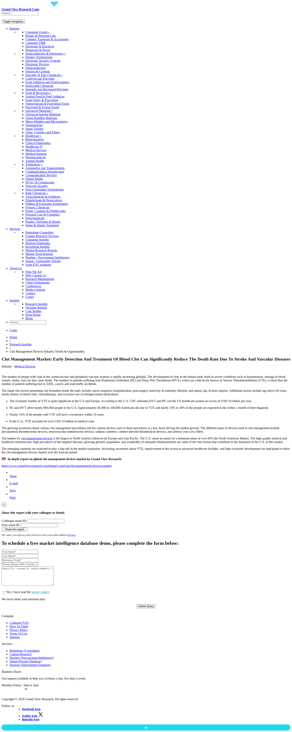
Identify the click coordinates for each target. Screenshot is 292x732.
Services (15, 229)
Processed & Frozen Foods (42, 107)
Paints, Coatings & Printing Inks (45, 211)
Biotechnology (34, 139)
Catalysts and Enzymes (39, 78)
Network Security (36, 186)
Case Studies (33, 311)
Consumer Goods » (37, 32)
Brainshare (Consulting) (25, 650)
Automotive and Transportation (45, 168)
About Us (16, 268)
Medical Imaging (36, 153)
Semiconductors (35, 68)
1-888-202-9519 (38, 688)
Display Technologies (39, 57)
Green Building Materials (41, 118)
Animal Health (34, 161)
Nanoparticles (34, 125)
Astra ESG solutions (38, 264)
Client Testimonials (37, 282)
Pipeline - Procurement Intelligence (47, 257)
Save (13, 490)
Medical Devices (35, 150)
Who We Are (33, 271)
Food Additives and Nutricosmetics (47, 82)
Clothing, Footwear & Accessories (47, 39)
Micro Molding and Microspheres (46, 121)
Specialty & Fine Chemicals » (44, 75)
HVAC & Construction (39, 182)
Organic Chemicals (37, 207)
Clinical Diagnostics (38, 143)
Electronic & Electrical (39, 46)
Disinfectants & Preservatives (43, 200)
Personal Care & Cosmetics (42, 214)
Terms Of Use (18, 633)
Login (13, 330)
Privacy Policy (19, 630)
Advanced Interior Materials (43, 114)
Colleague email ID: (14, 521)
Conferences (33, 286)
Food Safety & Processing (41, 100)
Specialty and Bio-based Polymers (46, 89)
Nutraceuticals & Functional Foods (47, 103)
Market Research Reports (41, 250)
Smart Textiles (34, 128)
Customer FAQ (19, 622)
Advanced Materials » (39, 110)
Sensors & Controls (37, 71)
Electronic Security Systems (42, 60)
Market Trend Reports (39, 254)
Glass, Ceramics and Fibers (42, 132)
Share (13, 476)
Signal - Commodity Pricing (43, 261)
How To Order (19, 626)
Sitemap (15, 637)
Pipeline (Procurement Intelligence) (32, 657)
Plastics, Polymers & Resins (42, 221)
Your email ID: (11, 525)
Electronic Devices (37, 64)
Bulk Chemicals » (36, 193)
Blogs (29, 318)
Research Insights (36, 304)
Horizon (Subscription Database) (30, 665)
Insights (14, 300)
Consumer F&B (35, 43)
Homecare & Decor (37, 50)
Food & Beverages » (38, 93)
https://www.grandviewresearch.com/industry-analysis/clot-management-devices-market (56, 465)
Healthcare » (33, 136)
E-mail (14, 483)
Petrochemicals (34, 218)
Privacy (72, 534)
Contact (30, 293)
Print (12, 497)
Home (13, 337)
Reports (14, 28)
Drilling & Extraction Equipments (46, 204)
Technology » (34, 164)
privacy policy (40, 592)
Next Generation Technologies (44, 189)
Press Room (33, 314)
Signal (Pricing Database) (26, 661)
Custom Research (21, 654)
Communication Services (41, 175)
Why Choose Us (35, 275)
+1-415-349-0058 (13, 688)
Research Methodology (40, 279)
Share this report (14, 529)
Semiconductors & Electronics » (45, 53)
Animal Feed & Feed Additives (45, 96)
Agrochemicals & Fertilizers (43, 196)
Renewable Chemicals (39, 85)
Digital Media (34, 178)
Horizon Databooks (37, 243)
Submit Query (146, 606)
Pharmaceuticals (35, 157)
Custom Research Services (42, 236)
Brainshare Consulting (39, 232)
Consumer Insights (37, 239)
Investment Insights (37, 246)
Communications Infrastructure (44, 171)
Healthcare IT (34, 146)
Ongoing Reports (36, 307)
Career (29, 297)
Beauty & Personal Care (40, 35)
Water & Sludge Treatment (42, 225)
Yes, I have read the (27, 592)
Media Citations (35, 289)
